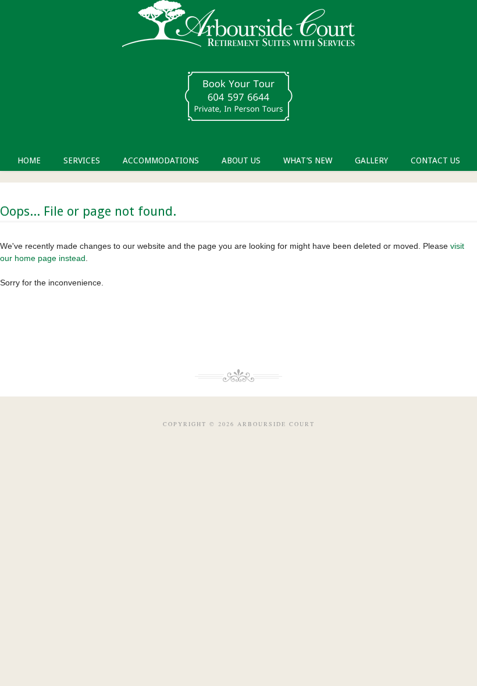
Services (81, 160)
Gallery (371, 160)
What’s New (307, 160)
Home (29, 160)
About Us (241, 160)
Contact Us (435, 160)
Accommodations (161, 160)
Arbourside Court (238, 29)
